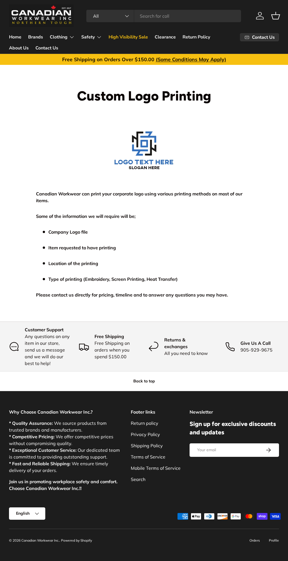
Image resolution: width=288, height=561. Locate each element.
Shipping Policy (147, 445)
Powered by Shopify (76, 540)
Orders (254, 540)
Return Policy (196, 37)
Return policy (144, 423)
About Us (19, 48)
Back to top (144, 381)
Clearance (165, 37)
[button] (275, 16)
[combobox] (163, 16)
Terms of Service (148, 457)
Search (138, 479)
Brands (35, 37)
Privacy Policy (145, 434)
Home (15, 37)
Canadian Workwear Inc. (40, 540)
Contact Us (46, 48)
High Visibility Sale (128, 37)
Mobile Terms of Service (156, 468)
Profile (274, 540)
